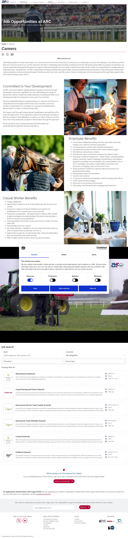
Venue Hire (61, 2)
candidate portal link (43, 494)
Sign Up (83, 507)
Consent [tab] (34, 255)
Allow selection (64, 288)
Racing (41, 2)
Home (4, 44)
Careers (35, 2)
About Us (13, 2)
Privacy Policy (78, 521)
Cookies (76, 519)
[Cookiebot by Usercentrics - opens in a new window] (98, 248)
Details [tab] (64, 255)
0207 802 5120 (50, 529)
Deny (35, 288)
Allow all (93, 288)
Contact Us (85, 2)
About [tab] (94, 255)
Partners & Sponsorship (24, 2)
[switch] (53, 280)
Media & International (52, 2)
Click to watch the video (64, 294)
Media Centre (73, 2)
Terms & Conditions (80, 523)
